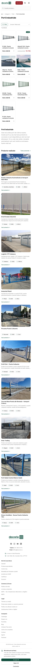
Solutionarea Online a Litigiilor (9, 609)
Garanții (3, 563)
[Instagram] (14, 543)
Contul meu (4, 569)
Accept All (16, 660)
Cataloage (4, 616)
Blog (2, 624)
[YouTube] (17, 543)
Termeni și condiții (6, 601)
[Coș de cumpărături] (25, 3)
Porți (13, 14)
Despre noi (4, 619)
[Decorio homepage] (16, 537)
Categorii (7, 14)
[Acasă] (2, 14)
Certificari (3, 576)
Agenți (3, 635)
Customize (16, 666)
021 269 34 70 (16, 547)
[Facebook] (11, 543)
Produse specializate (6, 566)
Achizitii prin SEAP (6, 574)
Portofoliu (3, 621)
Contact (3, 632)
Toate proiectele (25, 150)
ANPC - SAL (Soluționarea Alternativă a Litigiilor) (14, 591)
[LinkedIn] (20, 543)
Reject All (16, 663)
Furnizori (3, 579)
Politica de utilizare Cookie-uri (9, 606)
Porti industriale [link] (20, 14)
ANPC (3, 594)
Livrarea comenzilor (6, 589)
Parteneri (3, 637)
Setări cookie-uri (16, 646)
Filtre (5, 24)
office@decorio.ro (16, 550)
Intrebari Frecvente (6, 627)
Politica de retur (5, 586)
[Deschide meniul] (29, 3)
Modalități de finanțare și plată (9, 571)
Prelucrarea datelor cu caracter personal (12, 604)
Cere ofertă (19, 3)
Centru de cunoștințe (7, 629)
